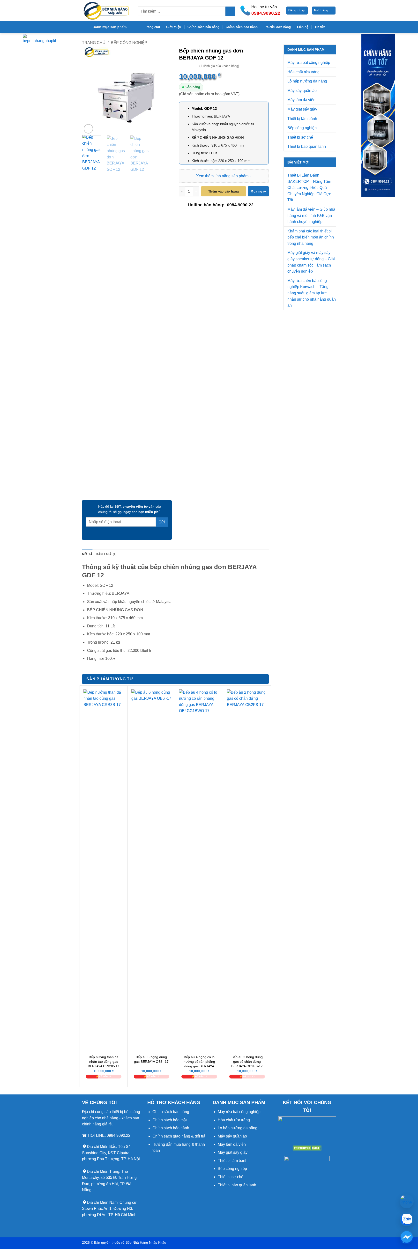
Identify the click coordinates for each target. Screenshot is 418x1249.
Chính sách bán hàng (203, 27)
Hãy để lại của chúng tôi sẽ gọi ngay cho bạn (129, 509)
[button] (296, 11)
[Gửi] (230, 11)
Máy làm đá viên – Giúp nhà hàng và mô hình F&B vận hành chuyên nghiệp (311, 215)
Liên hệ (302, 27)
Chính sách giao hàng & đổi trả (178, 1136)
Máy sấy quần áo (302, 91)
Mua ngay (258, 191)
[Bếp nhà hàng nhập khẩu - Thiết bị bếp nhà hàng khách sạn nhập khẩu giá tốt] (106, 10)
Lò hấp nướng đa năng (307, 81)
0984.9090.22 (240, 204)
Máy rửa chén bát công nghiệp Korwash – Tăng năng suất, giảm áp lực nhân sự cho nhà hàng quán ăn (311, 293)
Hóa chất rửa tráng (303, 72)
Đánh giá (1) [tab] (106, 554)
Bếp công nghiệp (129, 43)
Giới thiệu (173, 27)
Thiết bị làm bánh (302, 119)
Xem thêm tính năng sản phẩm (223, 176)
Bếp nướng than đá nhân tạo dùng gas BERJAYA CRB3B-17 (103, 1061)
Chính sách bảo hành (242, 27)
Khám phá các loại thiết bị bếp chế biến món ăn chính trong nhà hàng (310, 237)
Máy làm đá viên (301, 100)
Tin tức (319, 27)
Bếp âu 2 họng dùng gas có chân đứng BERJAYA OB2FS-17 (247, 1061)
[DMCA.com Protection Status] (306, 1148)
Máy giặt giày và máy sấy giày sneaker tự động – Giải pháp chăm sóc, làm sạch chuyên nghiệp (311, 262)
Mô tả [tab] (87, 554)
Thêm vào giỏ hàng (223, 191)
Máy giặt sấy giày (302, 109)
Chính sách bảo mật (169, 1120)
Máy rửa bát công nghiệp (308, 62)
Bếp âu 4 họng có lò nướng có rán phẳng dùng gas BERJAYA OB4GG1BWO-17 (199, 1062)
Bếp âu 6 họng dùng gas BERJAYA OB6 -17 (151, 1059)
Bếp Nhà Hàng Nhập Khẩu (146, 1242)
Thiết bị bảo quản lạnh (306, 146)
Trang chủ (152, 27)
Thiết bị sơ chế (300, 137)
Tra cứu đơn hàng (277, 27)
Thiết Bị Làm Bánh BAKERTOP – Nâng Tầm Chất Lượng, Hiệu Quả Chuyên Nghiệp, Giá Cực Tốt (309, 187)
